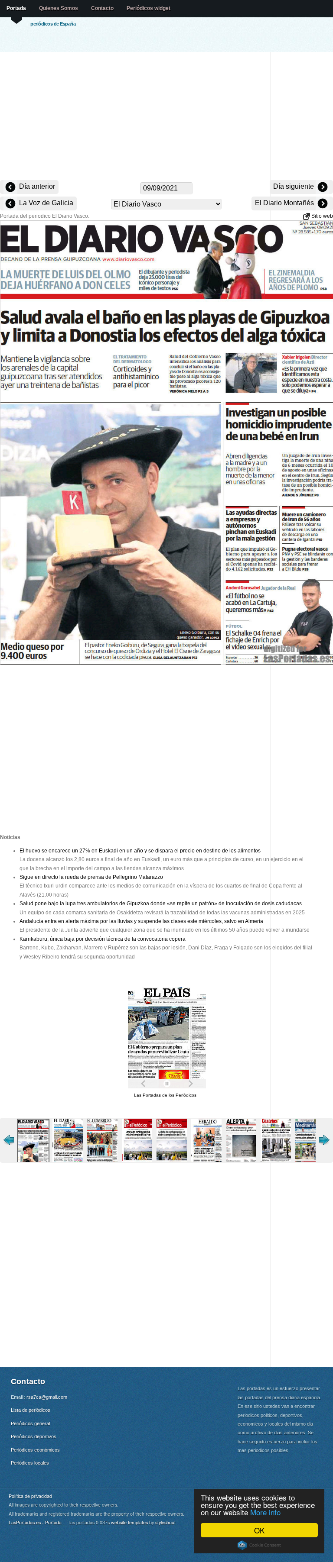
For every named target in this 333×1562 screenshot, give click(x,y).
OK (259, 1530)
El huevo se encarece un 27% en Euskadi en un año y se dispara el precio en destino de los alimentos (140, 851)
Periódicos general (30, 1423)
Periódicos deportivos (33, 1436)
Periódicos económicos (35, 1449)
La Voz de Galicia (45, 203)
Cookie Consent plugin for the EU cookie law (259, 1545)
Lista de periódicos (30, 1410)
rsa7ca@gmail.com (46, 1397)
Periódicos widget (148, 8)
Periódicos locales (30, 1462)
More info (265, 1512)
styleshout (165, 1522)
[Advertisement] (166, 117)
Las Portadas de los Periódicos (165, 1095)
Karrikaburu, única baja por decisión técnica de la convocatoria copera (103, 939)
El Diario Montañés (285, 203)
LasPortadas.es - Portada (35, 1522)
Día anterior (36, 186)
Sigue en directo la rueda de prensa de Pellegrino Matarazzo (91, 877)
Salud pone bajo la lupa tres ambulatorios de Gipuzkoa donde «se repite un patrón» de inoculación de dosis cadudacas (161, 903)
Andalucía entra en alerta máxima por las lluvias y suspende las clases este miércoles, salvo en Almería (141, 921)
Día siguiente (294, 186)
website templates (129, 1522)
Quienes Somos (58, 8)
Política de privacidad (30, 1496)
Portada (16, 8)
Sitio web (321, 216)
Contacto (102, 8)
